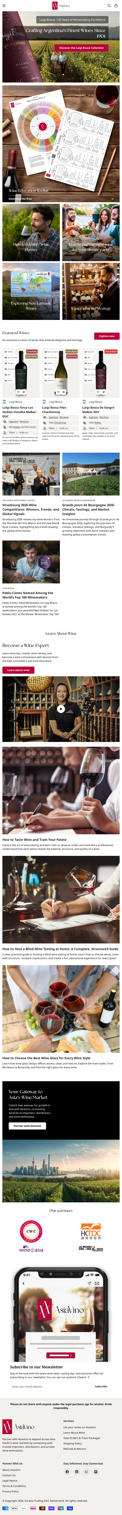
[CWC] (31, 1231)
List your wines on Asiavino (79, 1427)
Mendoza (24, 421)
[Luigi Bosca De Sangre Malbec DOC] (101, 373)
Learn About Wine (74, 1432)
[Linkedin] (77, 1472)
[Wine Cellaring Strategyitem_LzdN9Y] (91, 291)
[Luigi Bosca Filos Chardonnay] (61, 373)
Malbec (16, 427)
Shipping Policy (72, 1443)
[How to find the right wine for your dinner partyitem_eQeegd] (91, 232)
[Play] (61, 709)
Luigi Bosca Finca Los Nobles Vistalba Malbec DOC (19, 411)
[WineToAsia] (31, 1248)
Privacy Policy (10, 1491)
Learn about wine (18, 670)
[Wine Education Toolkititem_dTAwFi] (61, 143)
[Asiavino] (61, 5)
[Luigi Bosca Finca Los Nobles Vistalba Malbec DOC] (21, 373)
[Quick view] (24, 392)
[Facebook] (67, 1472)
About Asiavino (11, 1470)
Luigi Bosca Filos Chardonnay (54, 409)
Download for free (20, 199)
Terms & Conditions (14, 1486)
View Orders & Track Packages (81, 1438)
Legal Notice (9, 1480)
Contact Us (9, 1475)
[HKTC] (91, 1231)
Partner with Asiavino (27, 1126)
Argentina (13, 421)
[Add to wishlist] (18, 392)
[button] (116, 5)
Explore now (107, 336)
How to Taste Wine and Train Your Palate (34, 839)
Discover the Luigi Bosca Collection (81, 48)
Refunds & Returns (74, 1449)
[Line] (96, 1472)
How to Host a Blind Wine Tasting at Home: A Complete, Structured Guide (60, 949)
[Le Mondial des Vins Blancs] (91, 1248)
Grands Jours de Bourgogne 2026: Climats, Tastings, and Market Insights (88, 509)
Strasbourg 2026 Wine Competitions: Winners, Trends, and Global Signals (30, 509)
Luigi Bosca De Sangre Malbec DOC (98, 409)
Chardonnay (60, 422)
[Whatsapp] (86, 1472)
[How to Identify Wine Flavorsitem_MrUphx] (31, 232)
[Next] (116, 47)
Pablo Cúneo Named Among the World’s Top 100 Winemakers (27, 595)
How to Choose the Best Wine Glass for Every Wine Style (46, 1058)
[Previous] (6, 47)
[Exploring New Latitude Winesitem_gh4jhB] (31, 291)
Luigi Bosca (15, 402)
